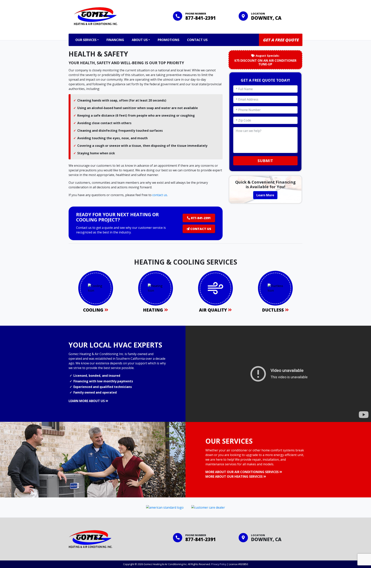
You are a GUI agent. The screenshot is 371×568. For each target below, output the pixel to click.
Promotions (168, 40)
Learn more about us (87, 401)
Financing (115, 40)
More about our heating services (234, 476)
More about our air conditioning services (242, 472)
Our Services (85, 40)
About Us (140, 40)
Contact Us (197, 40)
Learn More (265, 195)
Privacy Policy (218, 564)
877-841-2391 (200, 18)
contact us (159, 195)
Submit (265, 160)
